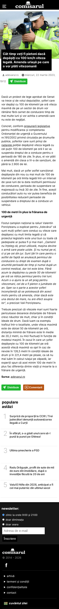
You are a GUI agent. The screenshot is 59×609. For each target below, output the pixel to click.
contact (11, 592)
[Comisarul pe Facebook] (6, 565)
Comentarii (35, 387)
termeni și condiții (18, 581)
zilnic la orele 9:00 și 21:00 (21, 514)
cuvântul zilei (17, 603)
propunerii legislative (37, 126)
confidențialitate (17, 587)
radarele (7, 145)
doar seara (11, 524)
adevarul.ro (12, 75)
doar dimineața (14, 519)
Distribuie (20, 81)
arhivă (10, 576)
